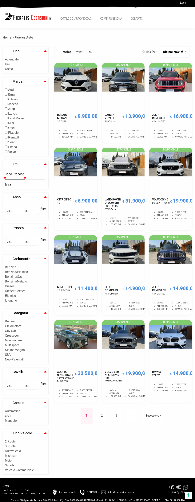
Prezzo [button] (18, 228)
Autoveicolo (13, 451)
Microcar (11, 455)
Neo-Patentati (14, 359)
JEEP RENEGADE (159, 118)
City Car (10, 330)
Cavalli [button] (18, 372)
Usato (9, 69)
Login (183, 3)
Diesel (9, 286)
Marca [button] (17, 81)
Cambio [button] (18, 403)
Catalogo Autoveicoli (75, 19)
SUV (8, 354)
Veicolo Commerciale (19, 470)
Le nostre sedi (67, 492)
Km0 (8, 64)
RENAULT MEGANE (63, 118)
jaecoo (13, 104)
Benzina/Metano (16, 281)
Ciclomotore (13, 326)
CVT (8, 416)
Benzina (10, 267)
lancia (12, 113)
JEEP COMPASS (111, 290)
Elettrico (10, 295)
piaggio (13, 132)
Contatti (136, 19)
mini (11, 123)
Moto (8, 460)
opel (11, 128)
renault (13, 137)
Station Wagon (15, 350)
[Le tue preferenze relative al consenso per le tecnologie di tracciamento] (188, 495)
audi (11, 89)
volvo (12, 151)
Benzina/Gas (13, 276)
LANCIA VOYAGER (111, 118)
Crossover (12, 335)
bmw (11, 94)
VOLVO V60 (113, 376)
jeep (11, 108)
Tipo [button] (16, 51)
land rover (16, 118)
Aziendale (12, 59)
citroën (13, 99)
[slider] (5, 177)
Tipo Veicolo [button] (22, 433)
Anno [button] (17, 197)
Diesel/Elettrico (15, 291)
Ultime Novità (173, 52)
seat (11, 142)
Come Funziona (111, 19)
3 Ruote (10, 446)
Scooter (10, 465)
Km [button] (15, 164)
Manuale (11, 420)
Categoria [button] (20, 313)
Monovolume (13, 340)
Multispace (12, 345)
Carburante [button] (21, 259)
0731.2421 (92, 492)
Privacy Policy (179, 492)
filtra (8, 184)
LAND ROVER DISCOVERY (113, 204)
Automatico (12, 411)
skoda (12, 147)
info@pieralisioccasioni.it (122, 492)
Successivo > (153, 415)
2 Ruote (10, 441)
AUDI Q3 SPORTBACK (65, 376)
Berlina (10, 321)
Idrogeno (11, 300)
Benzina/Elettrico (16, 272)
